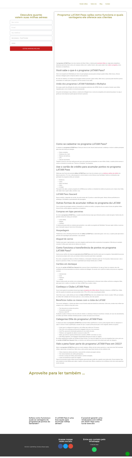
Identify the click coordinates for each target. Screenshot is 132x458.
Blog (101, 4)
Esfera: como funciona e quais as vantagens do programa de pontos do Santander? (39, 421)
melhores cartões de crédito (110, 173)
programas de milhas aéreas (91, 290)
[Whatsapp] (94, 449)
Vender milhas (84, 4)
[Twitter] (65, 446)
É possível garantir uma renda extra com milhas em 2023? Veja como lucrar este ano (91, 421)
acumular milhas (101, 63)
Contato (107, 4)
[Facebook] (60, 446)
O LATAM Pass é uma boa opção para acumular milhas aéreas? (64, 421)
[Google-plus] (70, 446)
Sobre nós (94, 4)
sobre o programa (112, 65)
